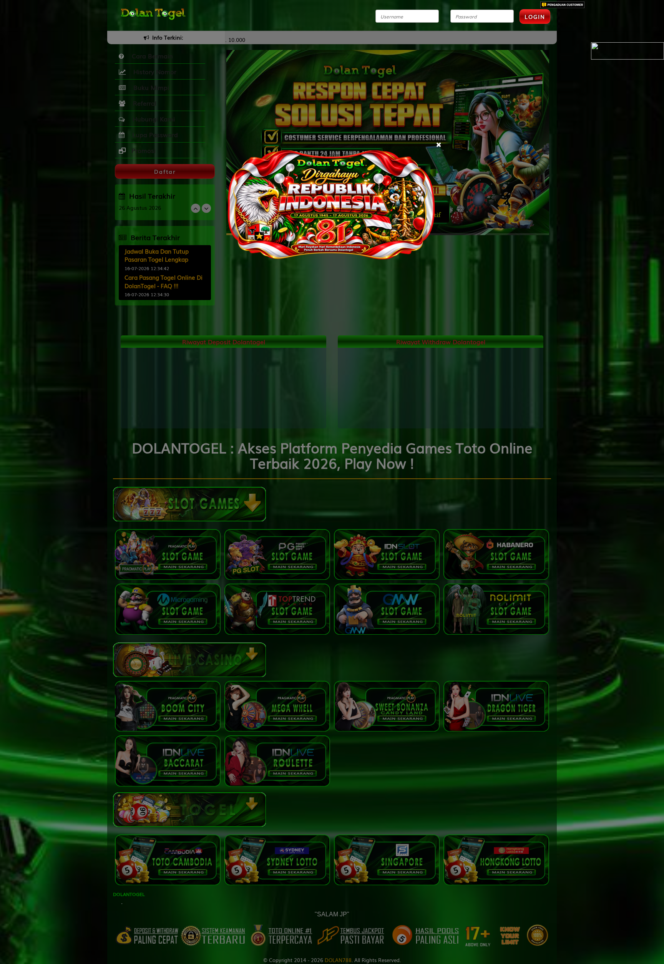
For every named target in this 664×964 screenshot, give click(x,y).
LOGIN (535, 16)
